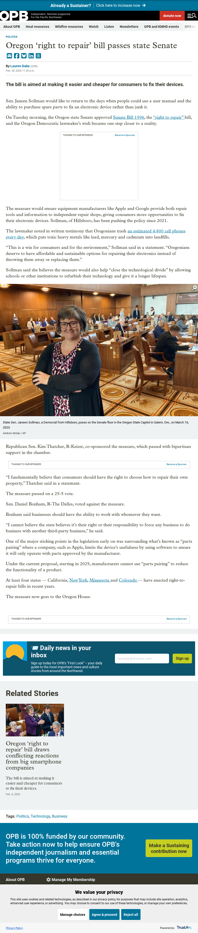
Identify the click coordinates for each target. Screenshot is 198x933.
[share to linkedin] (31, 55)
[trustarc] (184, 928)
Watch (94, 27)
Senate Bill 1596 (128, 117)
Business (59, 816)
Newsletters (129, 27)
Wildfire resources (69, 27)
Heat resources (37, 27)
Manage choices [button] (72, 915)
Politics (11, 36)
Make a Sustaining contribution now (169, 848)
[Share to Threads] (38, 55)
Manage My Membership (73, 879)
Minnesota (100, 580)
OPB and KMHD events (161, 27)
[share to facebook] (16, 55)
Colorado (128, 580)
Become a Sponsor (125, 135)
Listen (109, 27)
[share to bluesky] (24, 55)
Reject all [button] (131, 915)
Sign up (182, 658)
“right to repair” (169, 117)
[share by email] (9, 55)
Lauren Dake (20, 66)
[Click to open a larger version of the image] (194, 288)
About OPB (11, 27)
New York (78, 580)
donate (172, 16)
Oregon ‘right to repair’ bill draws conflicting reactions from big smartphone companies (34, 755)
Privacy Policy (14, 928)
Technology (40, 816)
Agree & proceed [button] (104, 915)
